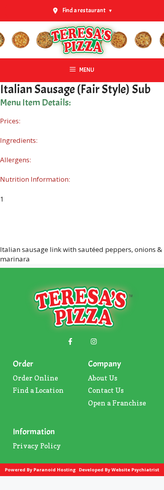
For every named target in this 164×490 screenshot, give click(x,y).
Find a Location (38, 390)
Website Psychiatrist (135, 470)
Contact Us (106, 390)
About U (101, 378)
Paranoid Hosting (54, 470)
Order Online (35, 378)
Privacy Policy (37, 446)
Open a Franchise (117, 403)
